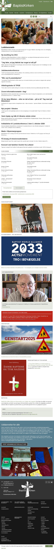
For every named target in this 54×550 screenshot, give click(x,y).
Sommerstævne (4, 532)
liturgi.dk (30, 412)
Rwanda (3, 528)
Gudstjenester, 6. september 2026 (26, 194)
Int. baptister (43, 531)
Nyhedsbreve (46, 1)
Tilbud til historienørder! (6, 182)
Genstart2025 (5, 323)
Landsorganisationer (45, 528)
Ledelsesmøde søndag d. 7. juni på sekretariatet (38, 182)
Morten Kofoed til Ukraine (7, 170)
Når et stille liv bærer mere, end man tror (36, 154)
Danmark (3, 523)
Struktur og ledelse (45, 520)
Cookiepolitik (4, 538)
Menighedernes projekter (18, 518)
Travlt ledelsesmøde (31, 166)
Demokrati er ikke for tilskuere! (34, 178)
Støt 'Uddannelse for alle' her (14, 444)
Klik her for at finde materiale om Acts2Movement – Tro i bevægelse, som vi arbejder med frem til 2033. (24, 267)
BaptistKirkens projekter (6, 520)
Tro (28, 520)
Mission (36, 12)
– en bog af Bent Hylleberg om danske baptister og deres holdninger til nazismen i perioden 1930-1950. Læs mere (40, 365)
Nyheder (11, 12)
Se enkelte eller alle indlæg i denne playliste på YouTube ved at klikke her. (19, 319)
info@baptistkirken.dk (8, 485)
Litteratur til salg (31, 528)
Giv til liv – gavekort (5, 518)
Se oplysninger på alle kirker (9, 494)
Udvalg (42, 525)
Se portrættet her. (6, 307)
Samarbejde (43, 526)
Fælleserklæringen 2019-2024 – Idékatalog (20, 502)
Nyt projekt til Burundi (6, 161)
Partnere (42, 529)
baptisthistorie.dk (25, 414)
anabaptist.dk (34, 414)
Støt (52, 1)
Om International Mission (6, 531)
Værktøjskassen (29, 12)
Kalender (16, 12)
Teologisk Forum (31, 512)
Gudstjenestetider (5, 508)
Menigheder (43, 518)
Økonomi (29, 526)
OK (49, 546)
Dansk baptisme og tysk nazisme (37, 360)
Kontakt (50, 12)
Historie (29, 521)
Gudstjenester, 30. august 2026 (9, 194)
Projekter (3, 521)
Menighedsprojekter (19, 507)
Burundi (3, 526)
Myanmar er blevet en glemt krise (9, 154)
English (40, 1)
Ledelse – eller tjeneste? (6, 178)
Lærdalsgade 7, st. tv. (8, 481)
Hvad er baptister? (7, 201)
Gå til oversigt (6, 197)
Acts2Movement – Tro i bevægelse (6, 502)
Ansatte (43, 521)
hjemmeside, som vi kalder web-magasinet (26, 401)
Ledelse (43, 523)
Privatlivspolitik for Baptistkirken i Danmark (6, 540)
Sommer (3, 157)
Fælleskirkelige (44, 532)
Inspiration (22, 12)
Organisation (30, 523)
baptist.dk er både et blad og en (8, 401)
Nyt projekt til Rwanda (32, 157)
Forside (6, 12)
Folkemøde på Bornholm (7, 175)
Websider (30, 513)
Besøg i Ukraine (5, 166)
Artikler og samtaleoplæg (33, 508)
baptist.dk (4, 398)
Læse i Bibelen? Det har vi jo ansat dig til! (36, 175)
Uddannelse (30, 525)
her (31, 366)
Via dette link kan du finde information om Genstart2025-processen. (16, 356)
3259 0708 (5, 487)
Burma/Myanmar (5, 525)
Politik (2, 536)
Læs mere (3, 548)
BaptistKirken (23, 5)
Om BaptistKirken (43, 12)
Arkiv (50, 151)
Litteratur (29, 510)
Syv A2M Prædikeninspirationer (33, 502)
